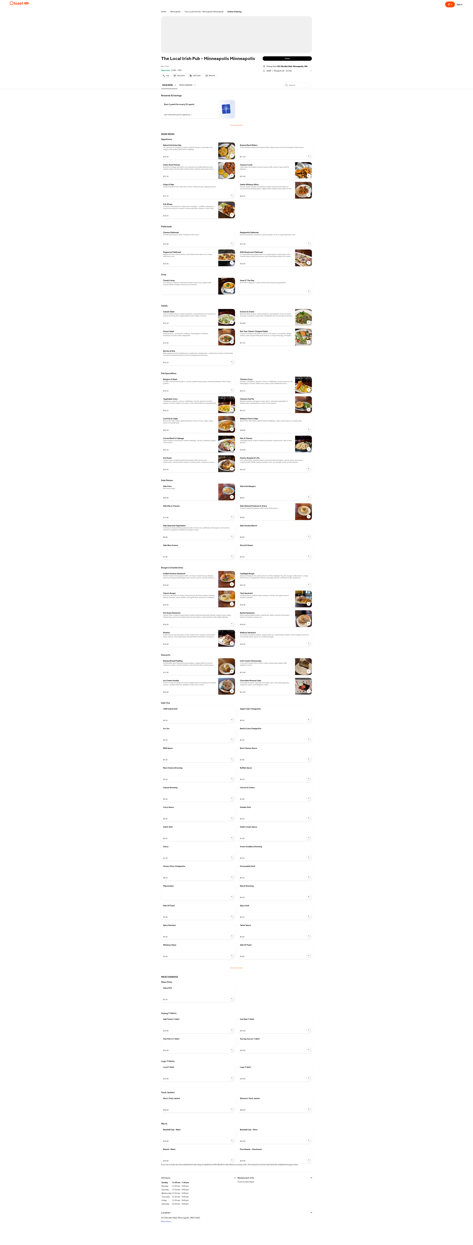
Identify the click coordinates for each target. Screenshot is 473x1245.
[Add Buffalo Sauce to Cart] (309, 778)
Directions (166, 1221)
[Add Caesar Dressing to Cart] (232, 798)
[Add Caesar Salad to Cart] (232, 322)
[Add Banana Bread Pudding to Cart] (232, 671)
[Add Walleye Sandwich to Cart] (309, 643)
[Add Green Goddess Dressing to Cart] (309, 857)
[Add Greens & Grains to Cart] (309, 322)
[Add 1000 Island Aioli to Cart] (232, 719)
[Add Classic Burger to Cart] (232, 604)
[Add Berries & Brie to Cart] (232, 362)
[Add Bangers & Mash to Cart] (232, 390)
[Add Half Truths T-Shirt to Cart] (232, 1030)
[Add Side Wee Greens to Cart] (232, 556)
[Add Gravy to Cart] (232, 857)
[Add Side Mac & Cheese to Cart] (232, 517)
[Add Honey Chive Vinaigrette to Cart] (232, 877)
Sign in (459, 4)
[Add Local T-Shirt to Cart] (232, 1078)
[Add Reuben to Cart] (232, 643)
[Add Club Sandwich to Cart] (309, 604)
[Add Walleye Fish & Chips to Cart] (309, 429)
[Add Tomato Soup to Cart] (232, 291)
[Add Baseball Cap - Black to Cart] (232, 1140)
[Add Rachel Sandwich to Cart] (309, 624)
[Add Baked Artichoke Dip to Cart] (232, 156)
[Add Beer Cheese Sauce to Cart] (309, 759)
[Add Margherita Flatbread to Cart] (309, 243)
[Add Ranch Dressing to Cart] (309, 896)
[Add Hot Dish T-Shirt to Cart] (309, 1030)
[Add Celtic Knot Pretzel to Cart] (232, 175)
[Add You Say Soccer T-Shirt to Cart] (309, 1049)
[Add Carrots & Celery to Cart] (309, 798)
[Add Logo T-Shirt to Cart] (309, 1078)
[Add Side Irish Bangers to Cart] (309, 497)
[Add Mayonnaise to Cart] (232, 896)
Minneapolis (175, 11)
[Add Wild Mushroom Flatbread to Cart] (309, 263)
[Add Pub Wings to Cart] (232, 215)
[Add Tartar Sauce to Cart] (309, 936)
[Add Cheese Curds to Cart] (309, 175)
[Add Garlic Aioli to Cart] (232, 837)
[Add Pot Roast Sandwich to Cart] (232, 624)
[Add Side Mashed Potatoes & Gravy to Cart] (309, 517)
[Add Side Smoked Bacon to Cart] (309, 536)
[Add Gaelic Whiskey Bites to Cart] (309, 195)
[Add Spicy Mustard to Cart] (232, 936)
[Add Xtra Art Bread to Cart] (309, 556)
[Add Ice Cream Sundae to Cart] (232, 691)
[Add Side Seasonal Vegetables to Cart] (232, 536)
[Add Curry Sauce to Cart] (232, 818)
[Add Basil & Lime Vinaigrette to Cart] (309, 739)
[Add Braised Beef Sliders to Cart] (309, 156)
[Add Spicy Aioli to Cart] (309, 916)
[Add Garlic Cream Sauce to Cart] (309, 837)
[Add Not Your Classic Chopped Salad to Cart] (309, 342)
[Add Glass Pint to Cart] (232, 999)
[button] (169, 85)
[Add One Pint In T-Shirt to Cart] (232, 1049)
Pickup (287, 58)
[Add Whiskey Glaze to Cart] (232, 956)
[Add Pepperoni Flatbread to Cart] (232, 263)
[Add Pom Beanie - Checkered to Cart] (309, 1160)
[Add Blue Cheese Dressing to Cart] (232, 778)
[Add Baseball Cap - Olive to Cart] (309, 1140)
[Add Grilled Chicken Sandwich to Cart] (232, 584)
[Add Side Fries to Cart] (232, 497)
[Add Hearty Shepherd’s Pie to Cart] (309, 469)
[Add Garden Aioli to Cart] (309, 818)
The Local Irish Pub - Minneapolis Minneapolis (204, 11)
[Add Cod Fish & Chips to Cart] (232, 429)
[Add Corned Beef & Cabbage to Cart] (232, 449)
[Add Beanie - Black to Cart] (232, 1160)
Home (163, 11)
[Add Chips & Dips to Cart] (232, 195)
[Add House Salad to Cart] (232, 342)
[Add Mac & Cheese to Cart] (309, 449)
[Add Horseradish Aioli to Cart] (309, 877)
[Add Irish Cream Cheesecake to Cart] (309, 671)
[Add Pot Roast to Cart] (232, 469)
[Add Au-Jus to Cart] (232, 739)
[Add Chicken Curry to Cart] (309, 390)
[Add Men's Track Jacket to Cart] (232, 1109)
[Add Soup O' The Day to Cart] (309, 291)
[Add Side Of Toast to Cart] (232, 916)
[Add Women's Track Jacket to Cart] (309, 1109)
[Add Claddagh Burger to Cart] (309, 584)
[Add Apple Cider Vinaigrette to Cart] (309, 719)
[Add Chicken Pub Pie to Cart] (309, 410)
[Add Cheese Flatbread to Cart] (232, 243)
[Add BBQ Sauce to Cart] (232, 759)
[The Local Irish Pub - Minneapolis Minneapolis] (19, 3)
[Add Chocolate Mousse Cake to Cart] (309, 691)
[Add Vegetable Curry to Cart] (232, 410)
